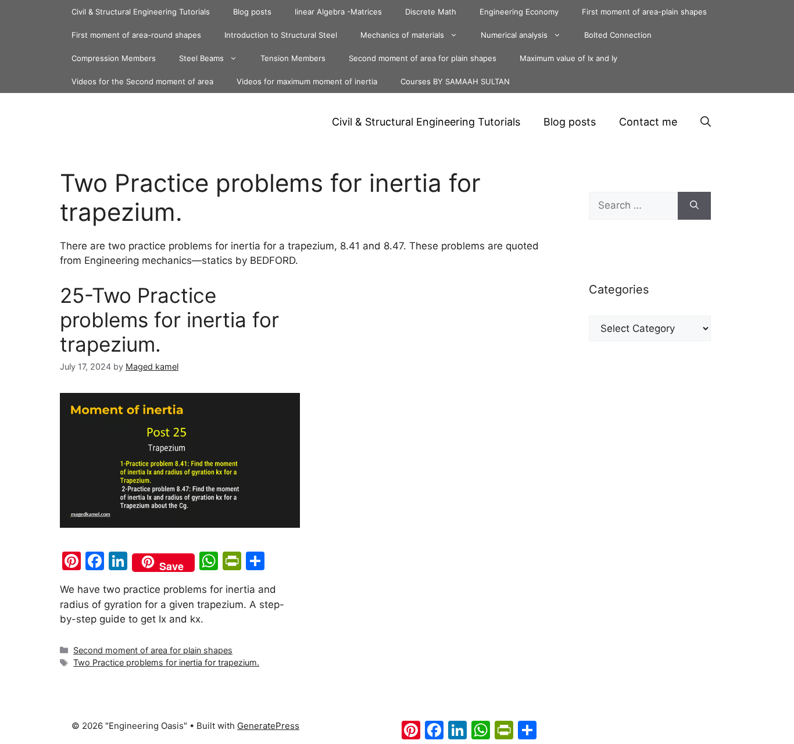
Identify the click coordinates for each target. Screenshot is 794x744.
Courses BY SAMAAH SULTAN (455, 81)
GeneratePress (268, 725)
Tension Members (293, 58)
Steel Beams (201, 58)
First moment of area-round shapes (136, 35)
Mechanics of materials (402, 35)
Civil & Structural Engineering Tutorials (140, 11)
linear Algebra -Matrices (338, 11)
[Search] (694, 206)
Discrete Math (430, 11)
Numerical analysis (514, 35)
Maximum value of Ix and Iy (568, 58)
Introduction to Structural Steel (280, 35)
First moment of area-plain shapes (644, 11)
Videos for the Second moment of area (142, 81)
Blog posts (252, 11)
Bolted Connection (618, 35)
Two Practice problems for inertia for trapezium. (166, 662)
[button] (706, 122)
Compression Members (113, 58)
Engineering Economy (519, 11)
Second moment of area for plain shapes (422, 58)
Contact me (648, 122)
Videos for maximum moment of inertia (307, 81)
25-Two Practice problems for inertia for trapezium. (169, 319)
